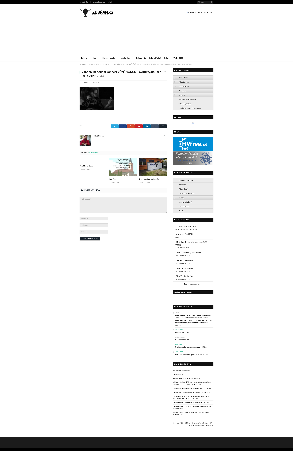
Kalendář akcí (84, 2)
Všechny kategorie (186, 180)
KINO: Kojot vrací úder (184, 268)
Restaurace (183, 91)
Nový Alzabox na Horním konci (151, 179)
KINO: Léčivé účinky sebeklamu (188, 253)
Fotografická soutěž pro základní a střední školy (189, 388)
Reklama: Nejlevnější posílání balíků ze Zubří (192, 355)
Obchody (182, 185)
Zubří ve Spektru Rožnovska (190, 108)
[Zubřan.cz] (99, 12)
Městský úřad (184, 82)
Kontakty (110, 2)
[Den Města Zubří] (93, 160)
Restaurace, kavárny (186, 193)
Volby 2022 (178, 58)
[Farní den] (123, 167)
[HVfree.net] (193, 150)
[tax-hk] (193, 165)
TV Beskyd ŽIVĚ (185, 104)
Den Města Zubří (86, 166)
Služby (181, 198)
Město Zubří (126, 58)
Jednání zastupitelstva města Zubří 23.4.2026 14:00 (189, 392)
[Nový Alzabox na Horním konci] (153, 167)
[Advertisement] (146, 38)
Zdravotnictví (184, 206)
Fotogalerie (141, 58)
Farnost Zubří (184, 86)
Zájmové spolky (108, 58)
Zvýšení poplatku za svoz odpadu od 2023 (191, 347)
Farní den (113, 179)
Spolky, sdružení (185, 202)
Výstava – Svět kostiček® (185, 226)
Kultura (84, 58)
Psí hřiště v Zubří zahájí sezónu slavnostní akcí (188, 402)
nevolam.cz (209, 425)
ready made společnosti (197, 425)
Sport (94, 58)
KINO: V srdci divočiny (184, 276)
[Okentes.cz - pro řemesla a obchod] (193, 124)
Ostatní (167, 58)
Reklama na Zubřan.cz (97, 2)
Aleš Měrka (85, 82)
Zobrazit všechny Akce (193, 284)
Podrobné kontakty (182, 332)
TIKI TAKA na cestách (184, 260)
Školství (182, 95)
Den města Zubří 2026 (184, 234)
